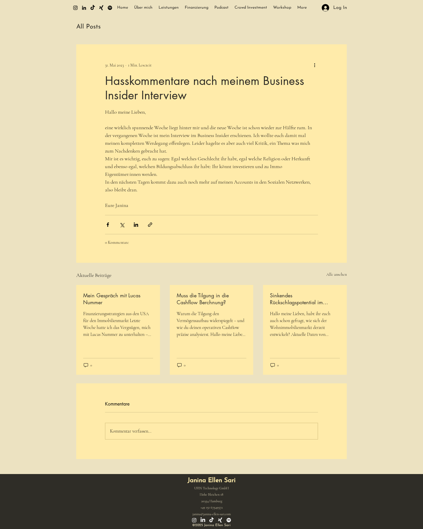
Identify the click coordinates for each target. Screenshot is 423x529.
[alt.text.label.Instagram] (75, 8)
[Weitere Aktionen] (314, 65)
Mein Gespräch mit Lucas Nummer (111, 299)
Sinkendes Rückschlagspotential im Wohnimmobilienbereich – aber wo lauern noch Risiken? (303, 299)
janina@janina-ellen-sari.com (212, 514)
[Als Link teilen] (150, 224)
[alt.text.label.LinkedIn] (84, 8)
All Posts (88, 27)
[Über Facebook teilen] (107, 224)
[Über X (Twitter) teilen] (122, 224)
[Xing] (101, 8)
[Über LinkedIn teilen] (136, 224)
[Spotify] (110, 8)
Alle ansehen (336, 274)
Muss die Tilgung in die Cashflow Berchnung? (203, 299)
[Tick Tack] (93, 8)
